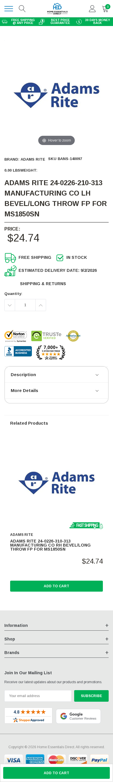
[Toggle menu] (8, 8)
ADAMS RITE (33, 159)
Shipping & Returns (43, 283)
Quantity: (13, 293)
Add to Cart (56, 586)
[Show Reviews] (97, 375)
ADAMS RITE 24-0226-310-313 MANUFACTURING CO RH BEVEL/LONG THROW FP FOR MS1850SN (50, 545)
